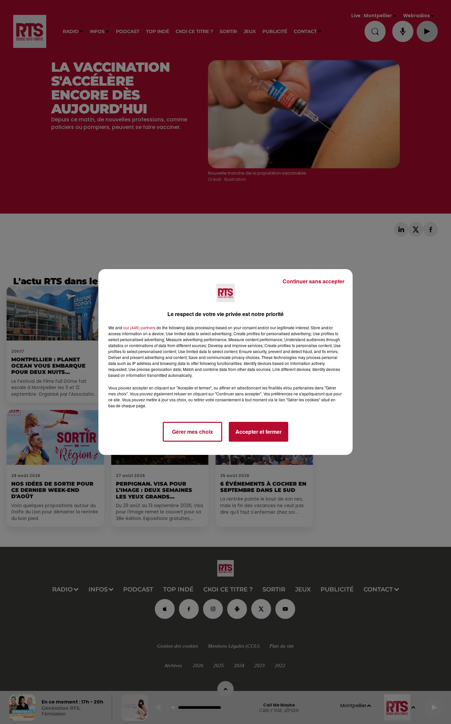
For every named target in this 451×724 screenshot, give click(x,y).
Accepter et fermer (258, 431)
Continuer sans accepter (313, 281)
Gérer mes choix (192, 431)
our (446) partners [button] (139, 327)
